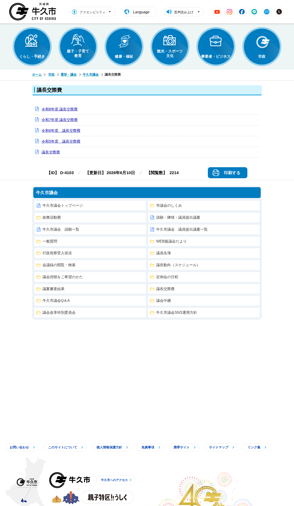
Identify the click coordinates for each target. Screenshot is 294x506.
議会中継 (163, 300)
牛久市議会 (91, 74)
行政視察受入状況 (57, 253)
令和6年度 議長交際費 (61, 131)
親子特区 (107, 497)
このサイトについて (62, 447)
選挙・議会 (69, 74)
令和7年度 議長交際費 (60, 120)
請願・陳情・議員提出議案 (178, 217)
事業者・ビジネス (216, 56)
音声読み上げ (183, 12)
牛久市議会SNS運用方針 (176, 312)
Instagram (229, 11)
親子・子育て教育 (78, 53)
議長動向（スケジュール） (178, 265)
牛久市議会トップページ (62, 205)
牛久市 (70, 480)
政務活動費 (51, 217)
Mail (266, 11)
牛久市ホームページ (34, 11)
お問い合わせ (19, 447)
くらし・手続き (32, 56)
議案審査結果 (53, 289)
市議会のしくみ (169, 205)
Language (141, 12)
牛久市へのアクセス (114, 480)
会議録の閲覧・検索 (59, 265)
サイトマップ (218, 447)
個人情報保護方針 (109, 447)
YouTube (217, 11)
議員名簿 (163, 253)
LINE (254, 11)
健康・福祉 (124, 56)
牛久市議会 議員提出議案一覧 (182, 229)
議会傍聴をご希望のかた (62, 277)
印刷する (232, 172)
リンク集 (254, 447)
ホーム (37, 74)
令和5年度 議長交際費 (61, 141)
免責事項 (147, 447)
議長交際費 (51, 152)
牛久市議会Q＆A (56, 300)
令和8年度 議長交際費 (60, 109)
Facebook (241, 11)
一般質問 (49, 241)
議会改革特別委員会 (59, 312)
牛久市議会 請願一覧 (60, 229)
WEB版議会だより (171, 241)
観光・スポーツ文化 (170, 53)
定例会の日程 (167, 277)
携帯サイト (182, 447)
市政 (262, 56)
